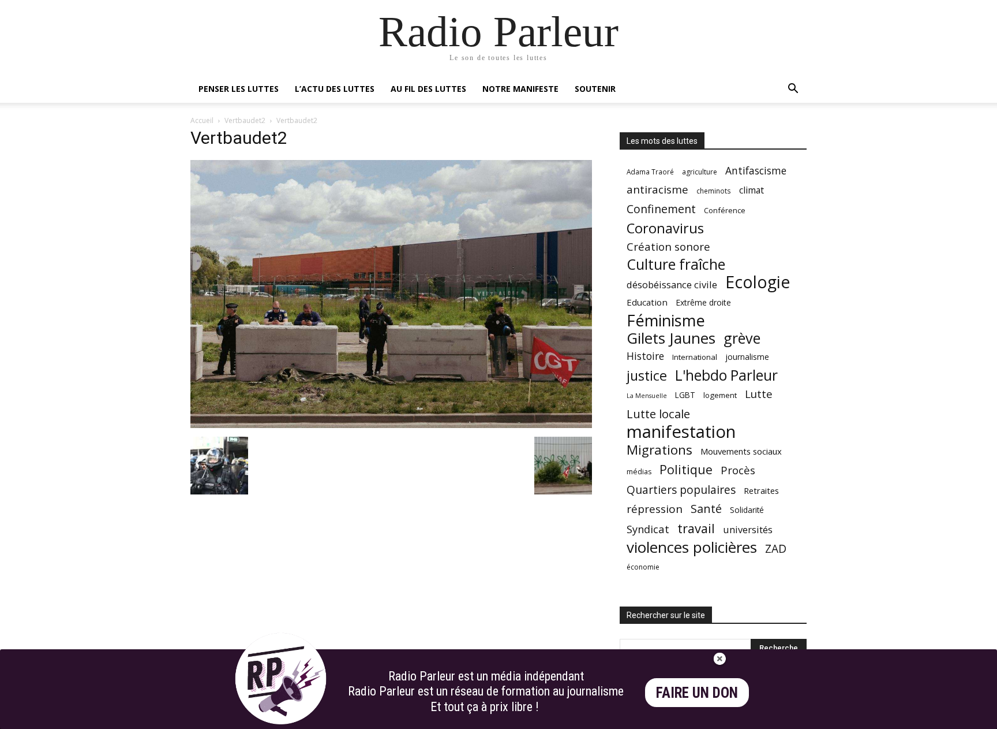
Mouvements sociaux (741, 451)
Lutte (759, 394)
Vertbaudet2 (244, 120)
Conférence (724, 210)
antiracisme (657, 190)
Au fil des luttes (428, 88)
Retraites (761, 490)
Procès (738, 470)
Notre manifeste (520, 88)
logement (720, 395)
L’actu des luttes (334, 88)
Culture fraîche (676, 264)
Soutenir (595, 88)
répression (655, 509)
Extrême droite (703, 302)
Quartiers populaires (681, 489)
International (694, 357)
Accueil (201, 120)
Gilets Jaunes (671, 338)
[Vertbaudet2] (391, 425)
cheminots (713, 190)
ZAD (775, 548)
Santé (706, 509)
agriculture (699, 172)
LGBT (685, 395)
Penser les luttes (238, 88)
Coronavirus (665, 228)
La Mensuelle (647, 396)
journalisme (747, 356)
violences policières (692, 547)
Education (647, 302)
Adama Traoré (650, 171)
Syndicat (648, 529)
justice (647, 376)
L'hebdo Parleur (726, 375)
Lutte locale (658, 414)
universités (748, 529)
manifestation (681, 432)
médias (639, 472)
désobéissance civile (672, 284)
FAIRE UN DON (697, 693)
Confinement (661, 209)
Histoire (645, 356)
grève (742, 338)
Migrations (659, 450)
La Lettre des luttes (776, 718)
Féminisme (666, 320)
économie (643, 567)
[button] (793, 89)
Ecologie (757, 282)
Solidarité (747, 510)
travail (696, 528)
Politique (686, 469)
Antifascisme (755, 171)
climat (751, 190)
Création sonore (668, 246)
